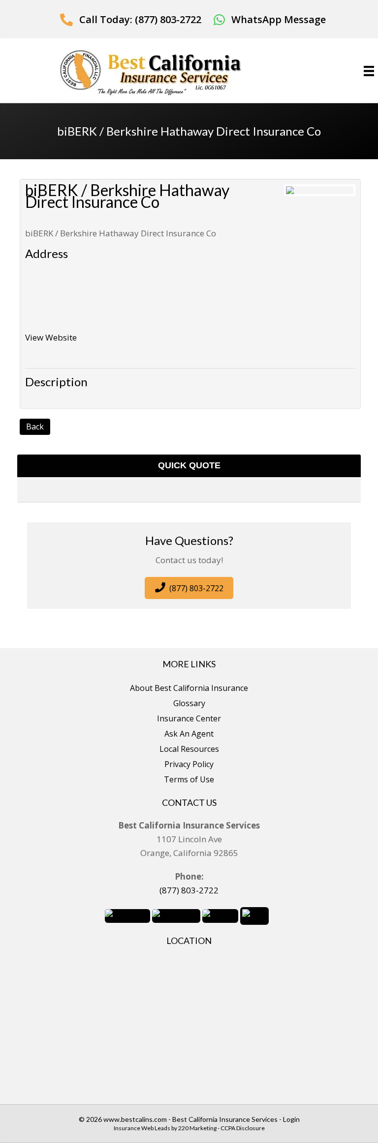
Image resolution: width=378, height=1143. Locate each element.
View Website (51, 337)
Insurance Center (189, 718)
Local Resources (189, 748)
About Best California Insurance (189, 688)
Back (35, 426)
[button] (130, 19)
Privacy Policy (189, 764)
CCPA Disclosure (242, 1128)
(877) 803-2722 (189, 890)
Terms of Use (189, 779)
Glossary (189, 703)
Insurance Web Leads (142, 1128)
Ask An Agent (189, 733)
